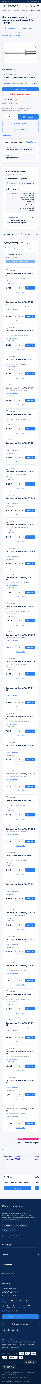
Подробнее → (31, 142)
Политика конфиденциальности (11, 1381)
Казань (14, 1345)
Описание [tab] (26, 234)
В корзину (29, 117)
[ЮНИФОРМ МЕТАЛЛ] (15, 6)
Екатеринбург (21, 1342)
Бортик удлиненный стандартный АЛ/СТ (16, 1183)
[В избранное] (35, 43)
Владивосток (14, 1347)
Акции (4, 1377)
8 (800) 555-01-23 (10, 1292)
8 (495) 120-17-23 (7, 1)
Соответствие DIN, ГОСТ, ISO (17, 1377)
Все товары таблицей (20, 94)
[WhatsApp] (8, 1330)
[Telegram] (4, 1330)
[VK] (17, 1330)
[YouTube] (13, 1330)
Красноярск (6, 1345)
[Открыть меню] (4, 6)
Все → (4, 1150)
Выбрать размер (20, 89)
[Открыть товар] (17, 1164)
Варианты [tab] (11, 234)
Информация (7, 1274)
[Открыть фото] (35, 47)
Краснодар (31, 1342)
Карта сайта (27, 1381)
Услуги (5, 1254)
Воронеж (22, 1345)
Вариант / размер (8, 70)
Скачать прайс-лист (21, 1324)
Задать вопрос (7, 135)
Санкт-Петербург (8, 1342)
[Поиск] (26, 6)
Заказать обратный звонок (22, 1317)
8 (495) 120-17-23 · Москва (11, 1296)
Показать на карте (21, 1307)
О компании (7, 1264)
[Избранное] (34, 6)
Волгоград (30, 1345)
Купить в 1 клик (21, 123)
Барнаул (5, 1347)
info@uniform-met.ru (33, 1)
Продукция (7, 1245)
